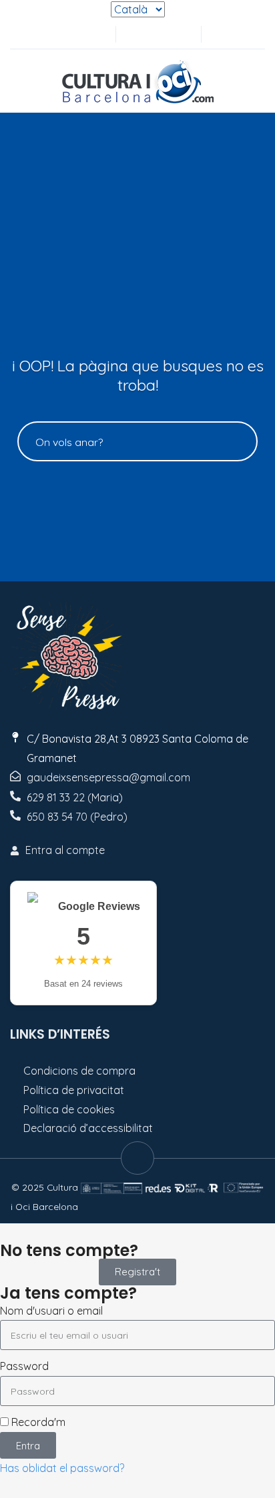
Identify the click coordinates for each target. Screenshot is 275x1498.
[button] (218, 34)
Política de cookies (69, 1109)
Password (24, 1366)
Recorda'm (37, 1422)
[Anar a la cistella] (179, 34)
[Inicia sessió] (135, 34)
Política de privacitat (73, 1090)
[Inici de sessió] (157, 34)
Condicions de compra (79, 1070)
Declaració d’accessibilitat (88, 1128)
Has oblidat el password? (62, 1468)
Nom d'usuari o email (51, 1310)
